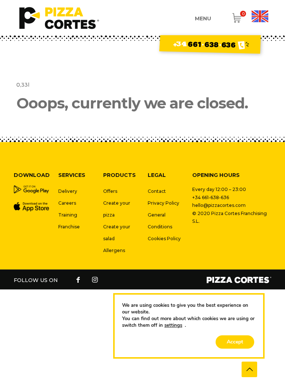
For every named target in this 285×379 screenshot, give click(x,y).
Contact (157, 191)
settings (173, 325)
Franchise (69, 226)
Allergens (114, 250)
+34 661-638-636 (210, 197)
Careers (67, 203)
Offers (110, 191)
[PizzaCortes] (59, 18)
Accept (235, 341)
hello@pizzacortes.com (219, 205)
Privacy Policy (163, 203)
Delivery (67, 191)
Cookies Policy (164, 238)
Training (67, 215)
